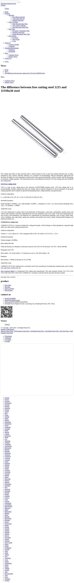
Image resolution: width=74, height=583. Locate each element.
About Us (8, 43)
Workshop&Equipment (12, 48)
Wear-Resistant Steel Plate (20, 27)
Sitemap (3, 329)
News (6, 53)
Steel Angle (15, 39)
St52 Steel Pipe (64, 331)
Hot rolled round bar (18, 17)
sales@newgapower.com (12, 300)
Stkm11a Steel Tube (7, 331)
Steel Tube (11, 29)
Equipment (11, 51)
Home (6, 12)
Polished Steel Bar (18, 20)
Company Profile (13, 44)
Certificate (11, 46)
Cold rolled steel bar (18, 19)
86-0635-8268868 (10, 298)
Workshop (11, 50)
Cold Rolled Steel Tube (52, 331)
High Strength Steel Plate (20, 24)
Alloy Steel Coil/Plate (19, 25)
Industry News (12, 56)
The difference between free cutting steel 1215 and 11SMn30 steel (25, 73)
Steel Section (12, 36)
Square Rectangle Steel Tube (21, 34)
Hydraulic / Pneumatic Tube (20, 31)
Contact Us (8, 58)
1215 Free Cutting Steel (8, 184)
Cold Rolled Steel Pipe (37, 331)
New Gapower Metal (7, 271)
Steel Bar (11, 15)
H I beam (15, 37)
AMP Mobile (10, 329)
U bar (14, 41)
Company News (13, 55)
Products (7, 13)
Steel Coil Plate (13, 22)
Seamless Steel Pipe (18, 32)
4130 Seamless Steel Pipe (21, 331)
